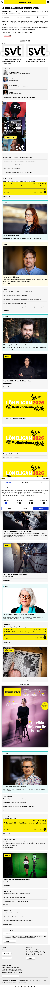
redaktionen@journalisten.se (10, 845)
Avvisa (9, 508)
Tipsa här (37, 843)
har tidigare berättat (13, 21)
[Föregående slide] (2, 53)
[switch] (19, 503)
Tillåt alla (41, 508)
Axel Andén (13, 980)
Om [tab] (41, 482)
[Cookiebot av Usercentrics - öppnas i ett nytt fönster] (43, 479)
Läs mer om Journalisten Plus (10, 976)
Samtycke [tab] (8, 482)
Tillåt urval (25, 508)
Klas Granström (7, 17)
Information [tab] (25, 482)
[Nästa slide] (47, 53)
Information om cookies (19, 982)
